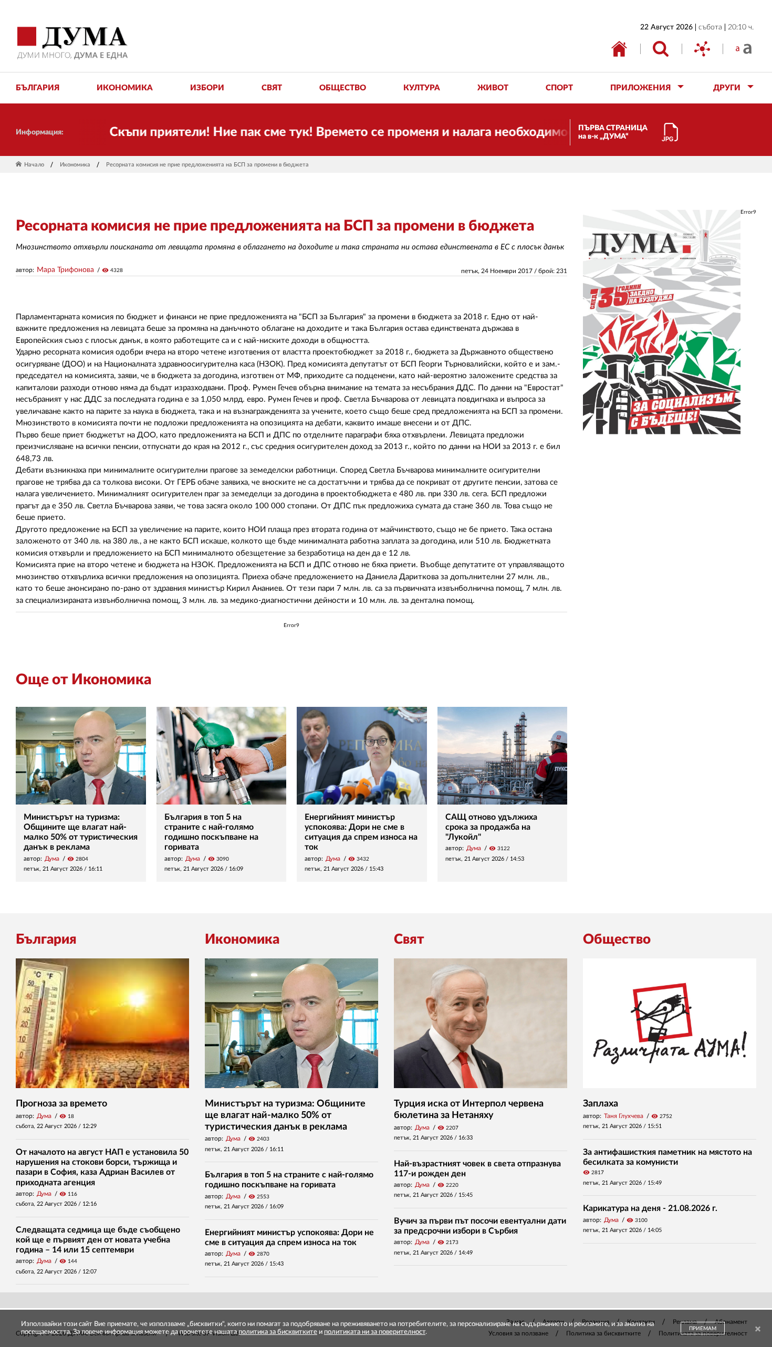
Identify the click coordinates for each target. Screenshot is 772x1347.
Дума (52, 858)
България (46, 939)
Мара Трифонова (65, 270)
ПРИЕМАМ (702, 1328)
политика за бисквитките (277, 1332)
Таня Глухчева (623, 1116)
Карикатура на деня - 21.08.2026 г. (650, 1208)
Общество (617, 939)
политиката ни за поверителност (374, 1332)
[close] (758, 1329)
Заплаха (600, 1104)
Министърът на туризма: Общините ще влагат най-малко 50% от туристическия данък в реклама (285, 1115)
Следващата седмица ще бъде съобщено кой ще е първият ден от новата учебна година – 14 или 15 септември (98, 1240)
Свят (409, 939)
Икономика (75, 165)
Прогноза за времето (61, 1104)
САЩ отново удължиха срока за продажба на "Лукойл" (491, 827)
